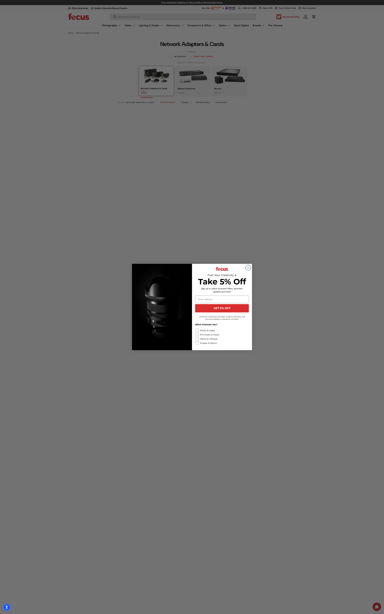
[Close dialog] (248, 267)
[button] (6, 607)
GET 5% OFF (222, 308)
